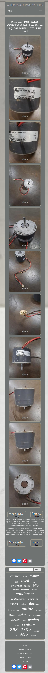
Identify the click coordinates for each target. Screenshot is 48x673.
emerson (33, 599)
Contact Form (25, 650)
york (25, 576)
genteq (33, 619)
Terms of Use (25, 657)
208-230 (14, 604)
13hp (23, 604)
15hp (33, 582)
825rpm (38, 610)
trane (34, 589)
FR (27, 661)
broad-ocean (13, 610)
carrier (15, 576)
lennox (37, 631)
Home (25, 646)
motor (27, 608)
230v (22, 614)
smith (16, 636)
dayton (34, 603)
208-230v (20, 629)
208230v (15, 619)
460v (17, 582)
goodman (37, 615)
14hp (36, 585)
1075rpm (16, 585)
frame (33, 636)
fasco (27, 585)
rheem (17, 625)
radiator (16, 590)
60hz (24, 635)
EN (23, 661)
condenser (25, 593)
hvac (24, 620)
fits (29, 615)
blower (12, 615)
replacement (18, 599)
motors (34, 576)
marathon (25, 590)
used (25, 580)
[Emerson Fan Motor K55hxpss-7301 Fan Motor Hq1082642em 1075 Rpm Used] (25, 56)
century (28, 624)
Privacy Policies (24, 653)
